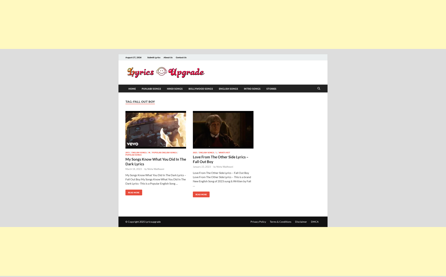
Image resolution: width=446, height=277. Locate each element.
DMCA (315, 221)
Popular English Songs (164, 152)
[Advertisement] (104, 24)
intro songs (252, 88)
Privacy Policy (258, 221)
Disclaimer (301, 221)
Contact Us (181, 57)
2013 (127, 152)
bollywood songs (201, 88)
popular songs (133, 154)
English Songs (228, 88)
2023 (195, 152)
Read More (132, 192)
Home (132, 88)
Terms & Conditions (280, 221)
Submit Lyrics (153, 57)
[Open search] (318, 89)
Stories (271, 88)
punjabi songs (151, 88)
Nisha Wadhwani (155, 169)
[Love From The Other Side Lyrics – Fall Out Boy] (223, 130)
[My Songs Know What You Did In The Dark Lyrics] (155, 130)
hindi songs (175, 88)
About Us (168, 57)
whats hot (224, 152)
